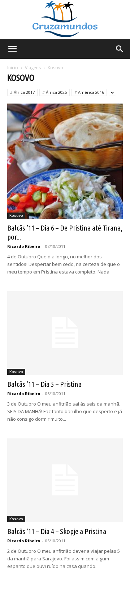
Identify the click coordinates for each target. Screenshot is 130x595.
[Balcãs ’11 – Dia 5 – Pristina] (65, 333)
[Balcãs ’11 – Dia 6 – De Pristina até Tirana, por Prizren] (65, 161)
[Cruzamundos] (65, 19)
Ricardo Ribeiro (23, 246)
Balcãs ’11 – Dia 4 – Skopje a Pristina (56, 531)
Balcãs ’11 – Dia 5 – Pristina (44, 384)
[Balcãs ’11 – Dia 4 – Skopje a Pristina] (65, 480)
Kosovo (16, 215)
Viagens (33, 68)
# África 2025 (54, 92)
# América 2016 (89, 92)
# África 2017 (22, 92)
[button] (12, 49)
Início (12, 68)
